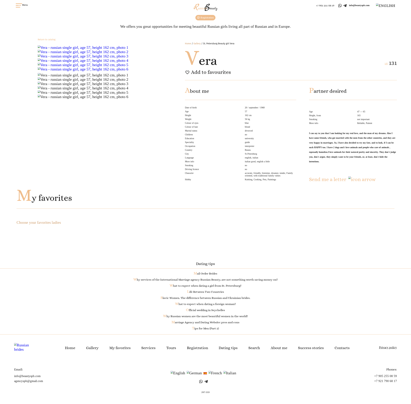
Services (148, 348)
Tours (171, 348)
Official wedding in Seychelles (205, 310)
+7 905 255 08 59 (325, 5)
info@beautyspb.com (359, 5)
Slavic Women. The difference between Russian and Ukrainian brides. (205, 298)
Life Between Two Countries (205, 291)
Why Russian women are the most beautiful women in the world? (205, 316)
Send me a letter (327, 179)
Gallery (197, 43)
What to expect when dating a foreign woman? (205, 304)
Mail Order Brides (205, 273)
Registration (207, 17)
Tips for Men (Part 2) (205, 328)
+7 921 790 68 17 (385, 381)
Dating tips (228, 348)
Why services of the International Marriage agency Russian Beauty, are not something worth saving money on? (205, 279)
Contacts (342, 348)
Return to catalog (46, 39)
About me (279, 348)
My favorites (44, 198)
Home (188, 43)
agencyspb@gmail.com (28, 381)
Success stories (311, 348)
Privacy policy (388, 347)
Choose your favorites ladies (39, 222)
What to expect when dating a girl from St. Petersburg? (205, 285)
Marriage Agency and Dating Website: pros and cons (205, 322)
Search (254, 348)
